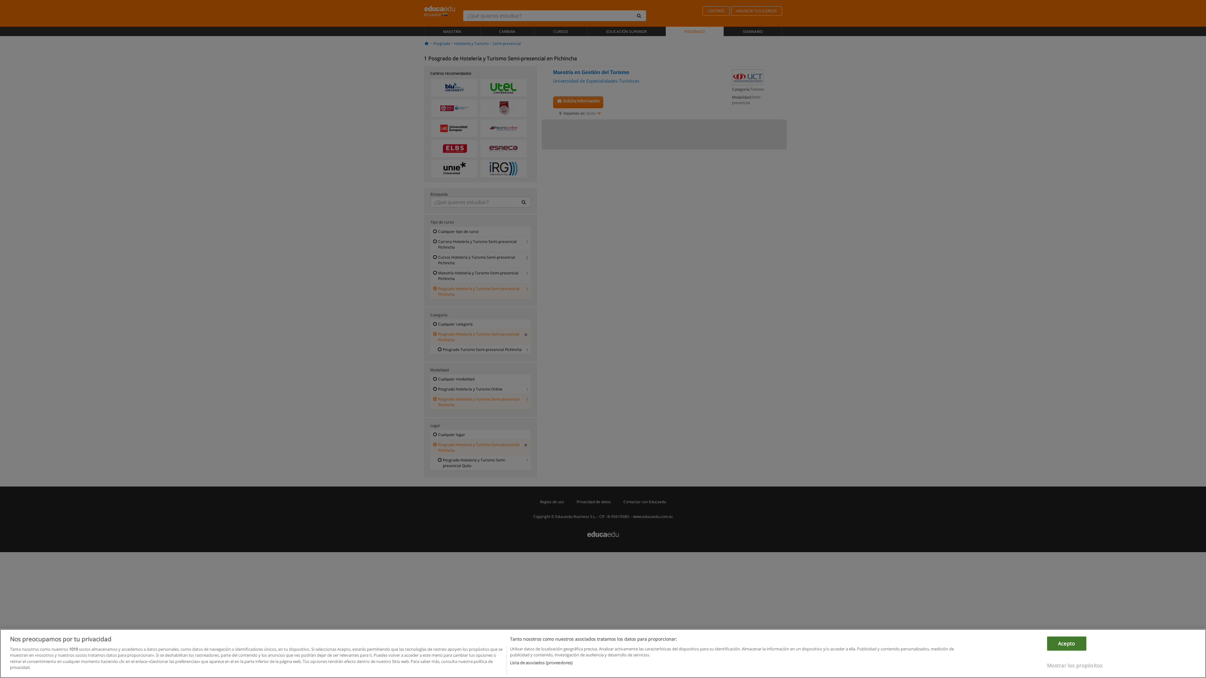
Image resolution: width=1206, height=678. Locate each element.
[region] (603, 653)
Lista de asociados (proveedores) (541, 662)
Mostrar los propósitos (1075, 665)
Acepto (1066, 643)
